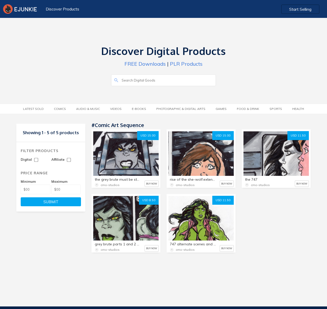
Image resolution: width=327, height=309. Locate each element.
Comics (60, 109)
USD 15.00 (148, 135)
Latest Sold (33, 109)
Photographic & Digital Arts (180, 109)
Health (298, 109)
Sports (276, 109)
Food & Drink (248, 109)
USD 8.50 (148, 200)
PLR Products (186, 64)
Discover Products (62, 9)
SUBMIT (51, 201)
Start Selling (300, 9)
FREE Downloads (145, 64)
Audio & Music (88, 109)
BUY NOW (151, 183)
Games (221, 109)
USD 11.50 (298, 135)
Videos (116, 109)
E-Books (139, 109)
